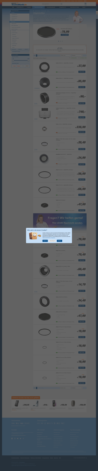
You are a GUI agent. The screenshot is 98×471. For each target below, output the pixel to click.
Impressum (53, 237)
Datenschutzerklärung (47, 237)
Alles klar (45, 240)
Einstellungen (52, 240)
